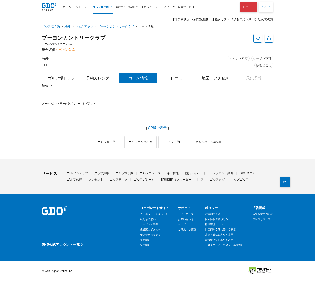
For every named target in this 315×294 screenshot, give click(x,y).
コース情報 (138, 78)
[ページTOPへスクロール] (285, 182)
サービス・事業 (149, 224)
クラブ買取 (101, 173)
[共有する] (269, 38)
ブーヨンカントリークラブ (116, 26)
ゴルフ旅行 (74, 179)
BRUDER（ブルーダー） (177, 179)
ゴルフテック (119, 179)
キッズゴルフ (240, 179)
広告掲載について (263, 214)
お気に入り (244, 19)
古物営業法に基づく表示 (219, 234)
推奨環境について (215, 224)
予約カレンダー (99, 78)
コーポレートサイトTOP (154, 214)
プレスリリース (262, 219)
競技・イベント (195, 173)
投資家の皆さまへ (150, 229)
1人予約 (174, 142)
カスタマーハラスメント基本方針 (224, 245)
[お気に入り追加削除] (258, 38)
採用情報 (145, 245)
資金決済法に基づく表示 (219, 239)
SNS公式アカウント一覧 (61, 244)
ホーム (67, 7)
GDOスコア (247, 173)
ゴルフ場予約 (51, 26)
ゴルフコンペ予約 (141, 142)
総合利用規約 (212, 214)
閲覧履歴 (202, 19)
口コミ (177, 78)
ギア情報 (173, 173)
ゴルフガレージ (144, 179)
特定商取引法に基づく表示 (220, 229)
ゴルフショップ (77, 173)
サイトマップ (186, 214)
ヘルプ (266, 7)
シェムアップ (84, 26)
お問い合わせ (186, 219)
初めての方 (265, 19)
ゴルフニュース (150, 173)
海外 (67, 26)
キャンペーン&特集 (208, 142)
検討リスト (222, 19)
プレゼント (95, 179)
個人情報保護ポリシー (218, 219)
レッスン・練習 (222, 173)
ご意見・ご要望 (187, 229)
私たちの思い (148, 219)
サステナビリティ (150, 234)
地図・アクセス (215, 78)
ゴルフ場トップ (61, 78)
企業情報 (145, 239)
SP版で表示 (157, 128)
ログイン (248, 7)
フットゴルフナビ (213, 179)
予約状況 (184, 19)
